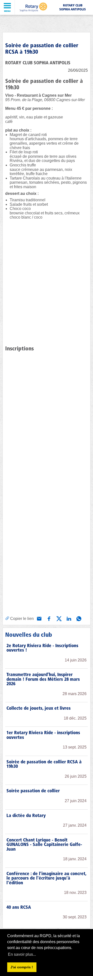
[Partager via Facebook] (49, 618)
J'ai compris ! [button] (21, 967)
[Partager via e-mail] (39, 618)
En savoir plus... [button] (22, 954)
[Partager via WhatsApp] (78, 618)
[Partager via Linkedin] (68, 618)
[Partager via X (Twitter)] (58, 618)
